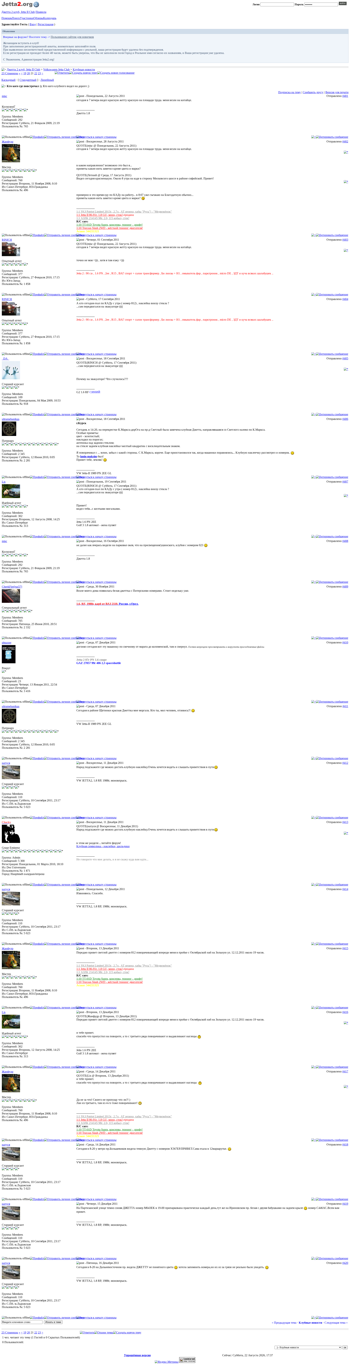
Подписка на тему (289, 92)
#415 (345, 948)
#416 (345, 1012)
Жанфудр (7, 141)
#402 (345, 141)
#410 (345, 642)
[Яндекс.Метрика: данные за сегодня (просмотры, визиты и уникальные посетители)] (166, 1362)
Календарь (49, 18)
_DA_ (5, 358)
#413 (345, 822)
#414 (345, 889)
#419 (345, 1203)
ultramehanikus (10, 419)
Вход (33, 24)
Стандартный (28, 79)
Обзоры (38, 18)
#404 (345, 299)
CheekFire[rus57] (12, 586)
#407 (345, 481)
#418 (345, 1144)
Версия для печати (337, 92)
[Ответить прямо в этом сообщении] (332, 136)
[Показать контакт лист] (37, 136)
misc (4, 96)
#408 (345, 541)
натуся (6, 763)
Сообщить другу (313, 92)
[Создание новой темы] (83, 72)
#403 (345, 239)
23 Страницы (9, 73)
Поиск (16, 18)
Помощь (6, 18)
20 (28, 73)
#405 (345, 358)
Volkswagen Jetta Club (56, 69)
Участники (27, 18)
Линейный (47, 79)
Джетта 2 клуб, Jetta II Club (18, 11)
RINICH (7, 239)
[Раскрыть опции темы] (103, 1332)
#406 (345, 418)
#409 (345, 586)
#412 (345, 762)
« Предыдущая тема (284, 1322)
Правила (41, 11)
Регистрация (45, 24)
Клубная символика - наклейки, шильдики (103, 846)
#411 (345, 706)
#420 (345, 1262)
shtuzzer (6, 642)
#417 (345, 1071)
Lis (3, 481)
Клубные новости (84, 69)
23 (39, 73)
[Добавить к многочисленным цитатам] (313, 136)
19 (24, 73)
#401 (345, 95)
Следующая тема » (336, 1322)
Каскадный (8, 79)
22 (35, 73)
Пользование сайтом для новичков (72, 36)
